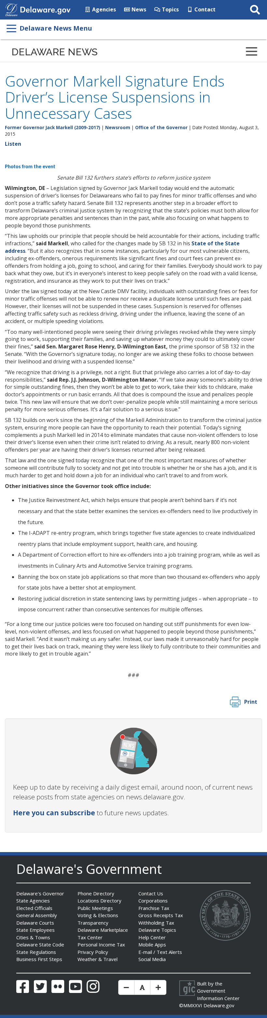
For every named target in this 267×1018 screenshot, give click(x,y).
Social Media (152, 959)
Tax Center (90, 937)
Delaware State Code (40, 944)
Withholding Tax (156, 922)
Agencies (103, 9)
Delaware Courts (35, 922)
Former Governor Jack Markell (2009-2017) (52, 127)
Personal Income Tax (101, 944)
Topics (170, 9)
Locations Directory (99, 900)
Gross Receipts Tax (160, 915)
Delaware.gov (219, 1005)
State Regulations (36, 952)
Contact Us (150, 893)
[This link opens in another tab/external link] (11, 9)
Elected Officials (34, 908)
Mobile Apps (152, 944)
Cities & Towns (33, 937)
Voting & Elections (97, 915)
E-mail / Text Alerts (160, 952)
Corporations (153, 900)
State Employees (35, 930)
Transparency (92, 922)
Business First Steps (39, 959)
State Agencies (33, 900)
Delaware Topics (157, 930)
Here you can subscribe (54, 812)
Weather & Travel (97, 959)
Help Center (152, 937)
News (138, 9)
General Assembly (36, 915)
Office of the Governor (161, 127)
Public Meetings (95, 908)
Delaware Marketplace (102, 930)
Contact (204, 9)
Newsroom (117, 127)
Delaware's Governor (40, 893)
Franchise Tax (153, 908)
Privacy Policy (92, 952)
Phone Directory (95, 893)
